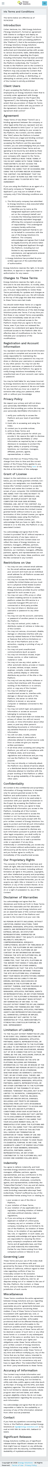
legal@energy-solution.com (26, 1427)
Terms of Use (17, 1465)
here (34, 467)
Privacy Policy (31, 1465)
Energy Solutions (25, 1463)
